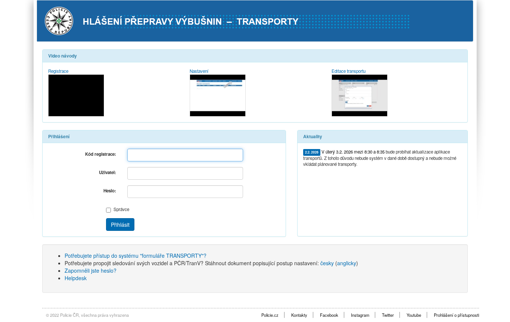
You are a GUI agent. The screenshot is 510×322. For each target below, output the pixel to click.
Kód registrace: (100, 154)
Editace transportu (349, 71)
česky (327, 263)
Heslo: (109, 191)
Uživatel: (107, 172)
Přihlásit (120, 224)
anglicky (346, 263)
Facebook (329, 315)
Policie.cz (270, 315)
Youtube (414, 315)
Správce (121, 209)
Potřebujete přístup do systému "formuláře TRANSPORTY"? (135, 255)
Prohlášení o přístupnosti (456, 315)
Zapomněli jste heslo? (90, 270)
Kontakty (299, 315)
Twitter (388, 315)
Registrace (58, 71)
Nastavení (199, 71)
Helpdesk (76, 278)
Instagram (360, 315)
